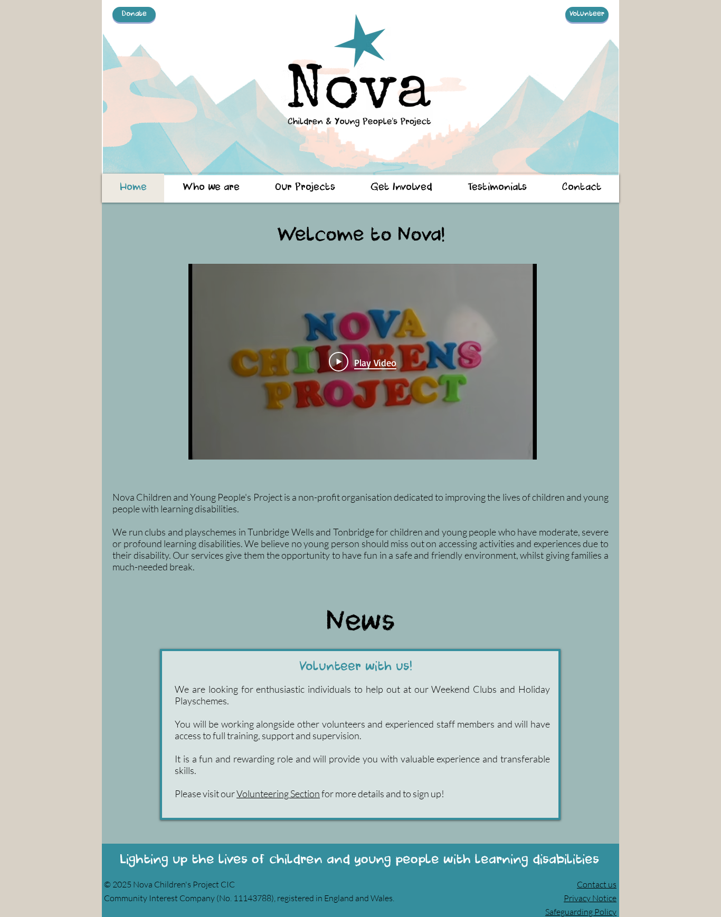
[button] (210, 188)
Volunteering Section (278, 793)
